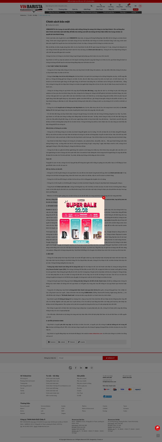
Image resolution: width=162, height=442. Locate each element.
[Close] (103, 197)
